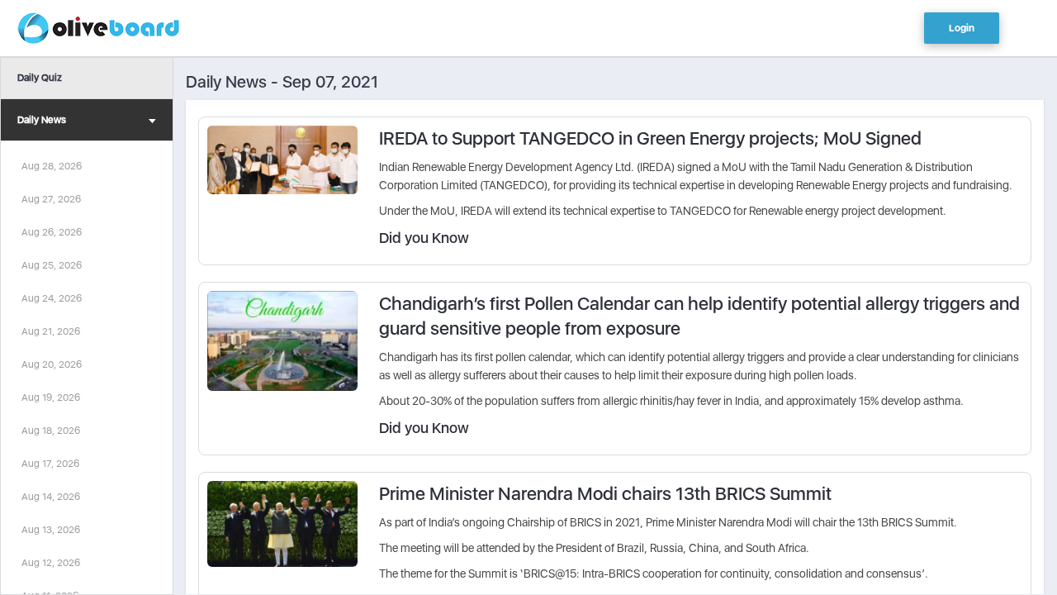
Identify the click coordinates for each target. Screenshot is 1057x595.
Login (961, 28)
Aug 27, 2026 (51, 199)
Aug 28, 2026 (51, 166)
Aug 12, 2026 (50, 563)
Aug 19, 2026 (50, 397)
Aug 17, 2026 (50, 463)
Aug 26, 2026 (51, 232)
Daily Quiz (39, 77)
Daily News (41, 120)
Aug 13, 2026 (50, 530)
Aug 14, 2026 (50, 496)
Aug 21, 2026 (50, 331)
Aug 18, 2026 (50, 430)
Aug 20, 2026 (51, 364)
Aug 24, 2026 (51, 298)
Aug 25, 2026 (51, 265)
